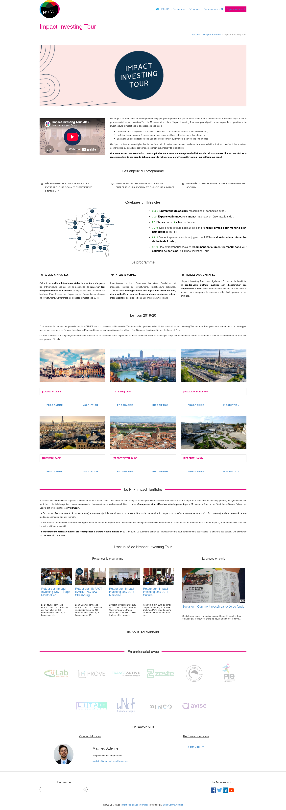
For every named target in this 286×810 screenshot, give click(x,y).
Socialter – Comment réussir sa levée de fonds (213, 606)
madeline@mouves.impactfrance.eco (110, 760)
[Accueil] (157, 9)
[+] (56, 576)
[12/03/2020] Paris (51, 458)
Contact (144, 804)
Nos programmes (212, 34)
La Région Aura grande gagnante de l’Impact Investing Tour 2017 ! (158, 593)
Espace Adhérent (236, 9)
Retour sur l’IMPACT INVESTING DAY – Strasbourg (54, 591)
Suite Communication (173, 804)
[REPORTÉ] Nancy (193, 458)
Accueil (196, 34)
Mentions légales (130, 804)
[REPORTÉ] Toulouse (125, 458)
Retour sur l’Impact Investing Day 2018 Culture (122, 591)
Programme (55, 405)
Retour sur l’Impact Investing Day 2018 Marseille (88, 591)
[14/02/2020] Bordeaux (195, 391)
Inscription (90, 405)
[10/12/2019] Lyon (122, 391)
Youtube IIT (196, 746)
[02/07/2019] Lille (51, 391)
